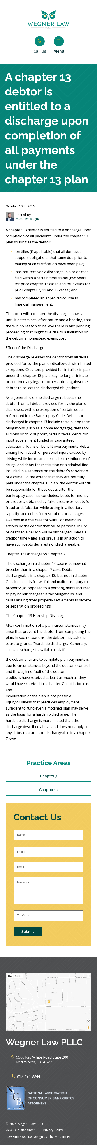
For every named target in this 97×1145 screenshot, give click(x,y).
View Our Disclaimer (20, 1130)
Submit (27, 932)
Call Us (39, 51)
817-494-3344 (28, 1076)
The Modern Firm (61, 1136)
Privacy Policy (53, 1130)
